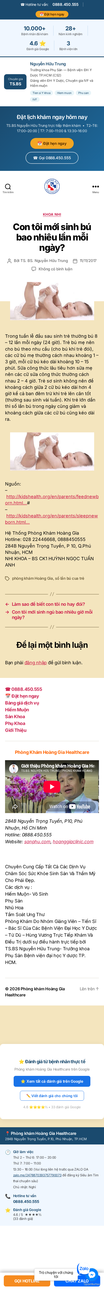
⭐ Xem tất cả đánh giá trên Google (52, 1081)
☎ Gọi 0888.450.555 (52, 157)
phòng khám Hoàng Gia (32, 578)
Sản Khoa (15, 716)
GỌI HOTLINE (27, 1280)
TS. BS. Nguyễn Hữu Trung (44, 260)
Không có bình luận (55, 269)
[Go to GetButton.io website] (92, 1284)
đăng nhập (35, 662)
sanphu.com (37, 841)
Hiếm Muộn (17, 709)
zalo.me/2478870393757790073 (37, 1175)
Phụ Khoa (15, 723)
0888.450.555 (66, 4)
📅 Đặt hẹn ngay (52, 14)
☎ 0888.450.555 (23, 689)
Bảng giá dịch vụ (22, 703)
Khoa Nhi (52, 214)
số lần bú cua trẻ (69, 578)
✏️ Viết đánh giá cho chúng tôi (52, 1096)
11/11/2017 (88, 260)
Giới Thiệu (15, 730)
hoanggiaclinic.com (73, 841)
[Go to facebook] (92, 1274)
